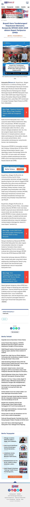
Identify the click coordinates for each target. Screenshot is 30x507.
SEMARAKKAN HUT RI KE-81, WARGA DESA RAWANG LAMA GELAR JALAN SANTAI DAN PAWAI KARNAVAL (10, 462)
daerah (4, 319)
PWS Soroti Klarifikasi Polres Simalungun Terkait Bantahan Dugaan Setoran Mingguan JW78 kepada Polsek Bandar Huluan (11, 447)
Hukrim (23, 7)
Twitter (19, 492)
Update (20, 169)
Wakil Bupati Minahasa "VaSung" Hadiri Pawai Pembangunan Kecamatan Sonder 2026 (11, 470)
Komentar (15, 332)
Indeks (17, 7)
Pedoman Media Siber (20, 497)
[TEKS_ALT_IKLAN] (15, 13)
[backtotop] (15, 483)
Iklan (22, 499)
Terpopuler (10, 7)
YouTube (22, 492)
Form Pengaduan (11, 499)
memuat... (6, 313)
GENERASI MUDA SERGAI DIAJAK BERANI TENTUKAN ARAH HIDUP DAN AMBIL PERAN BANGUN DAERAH (10, 454)
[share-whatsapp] (16, 328)
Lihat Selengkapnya (15, 476)
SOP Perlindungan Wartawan (15, 495)
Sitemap (18, 499)
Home (3, 7)
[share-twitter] (14, 328)
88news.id (11, 82)
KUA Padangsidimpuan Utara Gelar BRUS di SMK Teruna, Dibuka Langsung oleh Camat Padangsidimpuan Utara (12, 277)
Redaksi (19, 494)
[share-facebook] (11, 328)
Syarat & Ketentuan (9, 497)
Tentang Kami (12, 494)
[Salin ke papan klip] (19, 328)
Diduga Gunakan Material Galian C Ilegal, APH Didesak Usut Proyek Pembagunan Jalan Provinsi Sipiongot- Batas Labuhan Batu (10, 439)
